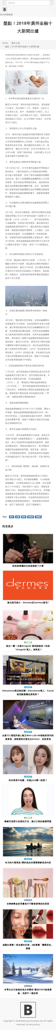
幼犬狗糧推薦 (6, 14)
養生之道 (15, 42)
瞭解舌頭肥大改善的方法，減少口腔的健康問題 (28, 821)
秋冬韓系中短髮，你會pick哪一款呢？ (28, 780)
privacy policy (33, 1024)
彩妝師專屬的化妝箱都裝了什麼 (28, 565)
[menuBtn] (52, 7)
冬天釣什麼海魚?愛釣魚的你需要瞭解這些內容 (28, 862)
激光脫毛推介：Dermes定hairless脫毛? (28, 602)
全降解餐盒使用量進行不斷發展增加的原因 (28, 903)
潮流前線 (28, 687)
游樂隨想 (28, 900)
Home (5, 42)
